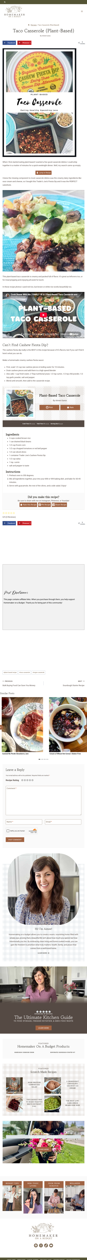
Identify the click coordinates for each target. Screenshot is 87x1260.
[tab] (39, 759)
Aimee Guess (46, 36)
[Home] (28, 25)
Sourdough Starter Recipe (73, 683)
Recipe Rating (12, 780)
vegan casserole (38, 672)
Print (50, 407)
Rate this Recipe (30, 505)
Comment (11, 788)
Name (10, 822)
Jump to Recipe (45, 173)
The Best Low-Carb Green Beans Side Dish (72, 1103)
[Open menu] (82, 11)
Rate (71, 407)
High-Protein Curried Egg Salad (34, 1084)
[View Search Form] (4, 2)
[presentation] (22, 724)
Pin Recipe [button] (45, 505)
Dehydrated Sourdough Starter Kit (62, 1052)
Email (49, 822)
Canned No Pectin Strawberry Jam (15, 754)
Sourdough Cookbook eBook (24, 1052)
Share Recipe (60, 505)
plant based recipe (10, 672)
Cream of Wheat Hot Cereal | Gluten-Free (65, 754)
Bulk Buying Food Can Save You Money (19, 683)
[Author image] (37, 35)
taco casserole (24, 672)
